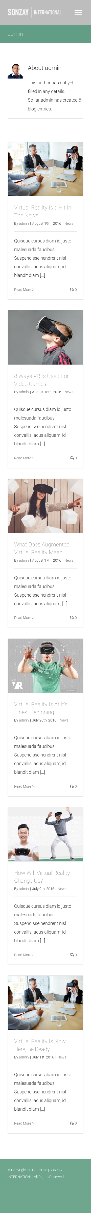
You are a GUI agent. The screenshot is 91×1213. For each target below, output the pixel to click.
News (68, 223)
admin (24, 223)
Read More (22, 290)
